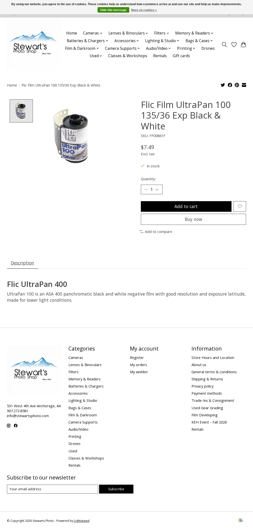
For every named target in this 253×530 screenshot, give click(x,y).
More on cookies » (144, 10)
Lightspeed (81, 521)
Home (71, 33)
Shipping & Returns (207, 378)
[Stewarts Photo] (33, 44)
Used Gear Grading (207, 407)
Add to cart (186, 206)
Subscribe (116, 488)
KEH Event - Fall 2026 (209, 422)
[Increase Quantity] (156, 189)
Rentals (160, 55)
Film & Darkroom (82, 414)
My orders (138, 364)
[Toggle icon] (224, 44)
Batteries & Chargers (86, 386)
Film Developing (204, 414)
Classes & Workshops (127, 55)
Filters (73, 371)
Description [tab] (22, 263)
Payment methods (206, 393)
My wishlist (139, 371)
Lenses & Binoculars (85, 364)
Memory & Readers (84, 378)
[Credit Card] (240, 520)
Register (137, 357)
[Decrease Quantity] (146, 189)
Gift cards (181, 55)
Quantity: (148, 178)
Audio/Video (78, 429)
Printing (74, 436)
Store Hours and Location (212, 357)
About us (198, 364)
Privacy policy (202, 386)
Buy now (193, 219)
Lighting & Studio (82, 400)
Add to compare (158, 231)
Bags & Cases (79, 407)
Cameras (75, 357)
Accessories (78, 393)
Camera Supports (83, 422)
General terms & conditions (214, 371)
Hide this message (113, 10)
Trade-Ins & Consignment (212, 400)
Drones (208, 48)
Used (72, 450)
